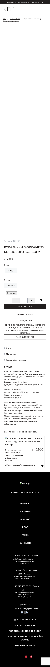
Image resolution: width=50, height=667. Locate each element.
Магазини (25, 511)
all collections (15, 19)
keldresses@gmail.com (26, 608)
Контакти (25, 543)
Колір (6, 265)
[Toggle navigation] (44, 9)
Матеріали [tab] (11, 354)
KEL (4, 19)
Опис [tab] (8, 348)
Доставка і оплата (25, 619)
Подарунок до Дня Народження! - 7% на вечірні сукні (25, 2)
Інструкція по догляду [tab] (16, 360)
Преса (25, 535)
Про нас (25, 503)
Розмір (7, 280)
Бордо (10, 270)
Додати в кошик (25, 306)
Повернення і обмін (25, 625)
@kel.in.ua (25, 604)
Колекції (25, 519)
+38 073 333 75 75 (24, 555)
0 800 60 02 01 (24, 570)
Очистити (11, 293)
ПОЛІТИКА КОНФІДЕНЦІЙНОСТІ (25, 631)
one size (11, 285)
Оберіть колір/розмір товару (20, 465)
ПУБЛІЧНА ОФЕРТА (25, 645)
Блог (25, 527)
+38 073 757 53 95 (22, 586)
